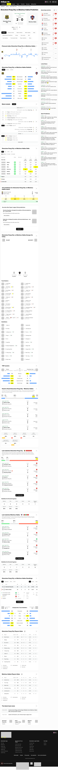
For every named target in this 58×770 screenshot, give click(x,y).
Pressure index (11, 32)
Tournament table (13, 38)
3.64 (36, 173)
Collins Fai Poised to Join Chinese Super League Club (19, 714)
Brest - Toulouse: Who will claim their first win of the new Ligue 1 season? (49, 153)
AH (5, 151)
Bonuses (28, 4)
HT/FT (14, 581)
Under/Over (6, 581)
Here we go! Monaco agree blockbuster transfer (48, 104)
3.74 (30, 162)
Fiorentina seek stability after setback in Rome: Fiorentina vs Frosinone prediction (48, 128)
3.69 (36, 162)
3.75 (30, 171)
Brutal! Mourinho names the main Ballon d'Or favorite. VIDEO (48, 109)
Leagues (13, 4)
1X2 (2, 151)
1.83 (25, 171)
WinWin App (3, 749)
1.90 (25, 169)
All (2, 581)
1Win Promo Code (18, 745)
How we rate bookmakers (42, 755)
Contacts (21, 755)
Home (33, 581)
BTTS (8, 151)
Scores (9, 4)
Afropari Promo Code (18, 752)
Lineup (16, 35)
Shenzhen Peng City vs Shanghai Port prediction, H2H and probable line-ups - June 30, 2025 (17, 211)
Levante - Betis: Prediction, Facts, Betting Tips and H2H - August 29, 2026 (49, 118)
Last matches (5, 38)
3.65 (30, 166)
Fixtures (18, 723)
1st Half (7, 69)
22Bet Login (31, 747)
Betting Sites (33, 4)
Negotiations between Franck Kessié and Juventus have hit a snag (49, 68)
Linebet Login (31, 746)
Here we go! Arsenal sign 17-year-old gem (49, 99)
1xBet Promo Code (18, 744)
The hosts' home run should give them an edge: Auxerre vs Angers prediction (49, 149)
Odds (34, 32)
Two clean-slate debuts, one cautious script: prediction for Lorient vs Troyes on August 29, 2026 (49, 164)
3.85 (36, 166)
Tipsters (45, 744)
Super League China (13, 6)
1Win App (2, 743)
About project (16, 755)
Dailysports (3, 6)
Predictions (3, 4)
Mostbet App (3, 746)
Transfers (23, 4)
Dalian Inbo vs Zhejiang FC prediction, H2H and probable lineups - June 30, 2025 (17, 220)
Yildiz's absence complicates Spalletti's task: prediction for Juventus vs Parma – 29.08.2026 (48, 158)
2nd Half (11, 69)
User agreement (33, 755)
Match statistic (19, 32)
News (30, 38)
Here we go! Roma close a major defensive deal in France (49, 91)
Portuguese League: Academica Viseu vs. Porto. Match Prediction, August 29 (49, 144)
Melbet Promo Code (18, 748)
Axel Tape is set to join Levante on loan (48, 86)
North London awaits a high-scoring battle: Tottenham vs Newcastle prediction (49, 133)
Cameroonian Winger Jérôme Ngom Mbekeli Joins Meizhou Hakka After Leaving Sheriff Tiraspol (22, 710)
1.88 (25, 162)
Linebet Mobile (3, 747)
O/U (11, 151)
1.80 (25, 166)
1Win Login (31, 744)
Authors (45, 743)
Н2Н (29, 35)
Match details (27, 32)
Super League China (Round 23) (19, 14)
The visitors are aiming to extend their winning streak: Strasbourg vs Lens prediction (48, 123)
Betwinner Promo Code (19, 747)
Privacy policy (27, 755)
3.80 (36, 169)
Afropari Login (31, 743)
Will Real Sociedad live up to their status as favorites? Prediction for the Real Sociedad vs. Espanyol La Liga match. (48, 138)
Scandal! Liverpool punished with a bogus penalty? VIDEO (49, 82)
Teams (18, 4)
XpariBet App (3, 752)
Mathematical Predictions (8, 35)
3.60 (30, 169)
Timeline (14, 104)
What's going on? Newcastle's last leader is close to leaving (49, 73)
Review (4, 32)
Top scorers (23, 35)
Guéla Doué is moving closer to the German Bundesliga (49, 95)
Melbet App (3, 744)
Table (16, 723)
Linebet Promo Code (18, 750)
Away (36, 581)
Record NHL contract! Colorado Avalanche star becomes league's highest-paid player (49, 77)
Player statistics (23, 38)
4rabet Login (31, 749)
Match (4, 69)
